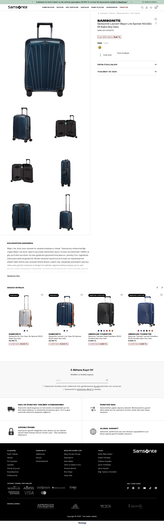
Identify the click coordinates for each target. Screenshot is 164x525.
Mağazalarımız (151, 2)
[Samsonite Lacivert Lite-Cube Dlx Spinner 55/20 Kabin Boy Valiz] (66, 311)
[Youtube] (144, 488)
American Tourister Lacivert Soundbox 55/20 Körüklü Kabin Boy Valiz (143, 337)
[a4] (105, 506)
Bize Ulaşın (68, 472)
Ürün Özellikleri (107, 65)
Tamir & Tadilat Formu (72, 465)
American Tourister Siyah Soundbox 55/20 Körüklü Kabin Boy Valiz (104, 337)
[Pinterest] (133, 488)
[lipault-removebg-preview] (135, 506)
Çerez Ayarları (103, 468)
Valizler (10, 458)
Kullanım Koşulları (105, 461)
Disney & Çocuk (13, 468)
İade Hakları (68, 461)
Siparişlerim (68, 458)
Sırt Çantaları (12, 461)
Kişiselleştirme (12, 472)
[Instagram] (139, 488)
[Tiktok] (150, 488)
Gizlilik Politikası (104, 458)
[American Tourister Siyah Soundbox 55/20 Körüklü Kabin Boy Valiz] (105, 311)
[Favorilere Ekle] (156, 19)
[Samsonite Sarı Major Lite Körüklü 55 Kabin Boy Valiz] (99, 47)
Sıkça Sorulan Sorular (72, 454)
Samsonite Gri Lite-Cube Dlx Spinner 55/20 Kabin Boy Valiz (26, 337)
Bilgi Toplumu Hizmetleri (107, 472)
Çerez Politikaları (104, 465)
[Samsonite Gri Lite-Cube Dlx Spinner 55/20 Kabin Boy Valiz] (26, 311)
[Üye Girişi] (147, 7)
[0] (155, 7)
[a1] (45, 506)
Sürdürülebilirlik (42, 461)
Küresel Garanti (70, 468)
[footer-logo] (145, 451)
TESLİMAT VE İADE (107, 72)
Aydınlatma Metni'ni (85, 389)
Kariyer (39, 458)
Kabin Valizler (12, 454)
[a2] (75, 506)
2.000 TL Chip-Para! (115, 2)
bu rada (97, 386)
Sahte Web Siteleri (105, 454)
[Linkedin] (156, 488)
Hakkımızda (40, 454)
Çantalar (10, 465)
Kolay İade (68, 475)
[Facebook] (128, 488)
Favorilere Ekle (42, 295)
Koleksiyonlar (12, 475)
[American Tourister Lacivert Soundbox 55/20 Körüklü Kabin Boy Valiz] (145, 311)
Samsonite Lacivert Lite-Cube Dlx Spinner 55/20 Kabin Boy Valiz (65, 337)
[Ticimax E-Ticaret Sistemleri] (82, 523)
